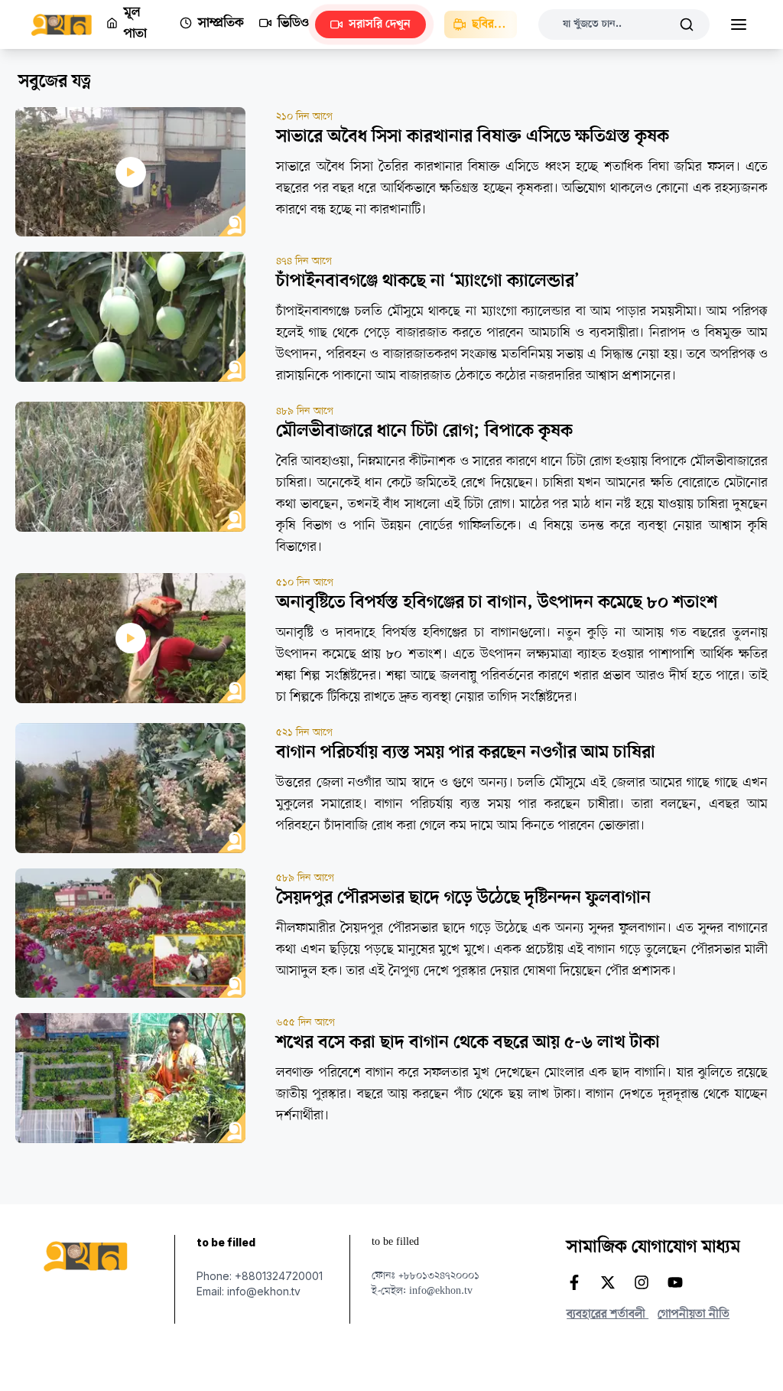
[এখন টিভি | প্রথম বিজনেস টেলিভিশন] (68, 25)
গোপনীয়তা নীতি (693, 1314)
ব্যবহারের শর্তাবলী (607, 1314)
